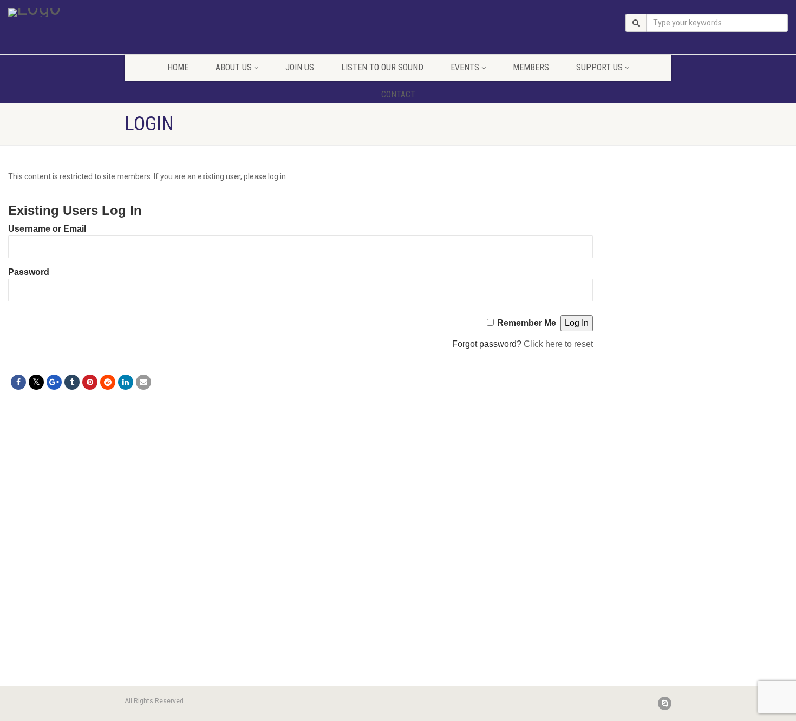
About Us (234, 67)
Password (28, 272)
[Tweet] (36, 382)
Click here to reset (558, 344)
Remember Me (526, 322)
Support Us (599, 67)
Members (531, 67)
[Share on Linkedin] (125, 382)
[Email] (143, 382)
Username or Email (47, 228)
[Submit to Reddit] (107, 382)
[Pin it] (89, 382)
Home (177, 67)
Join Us (299, 67)
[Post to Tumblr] (72, 382)
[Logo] (132, 12)
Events (465, 67)
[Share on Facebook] (18, 382)
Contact (398, 94)
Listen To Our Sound (382, 67)
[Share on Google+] (54, 382)
